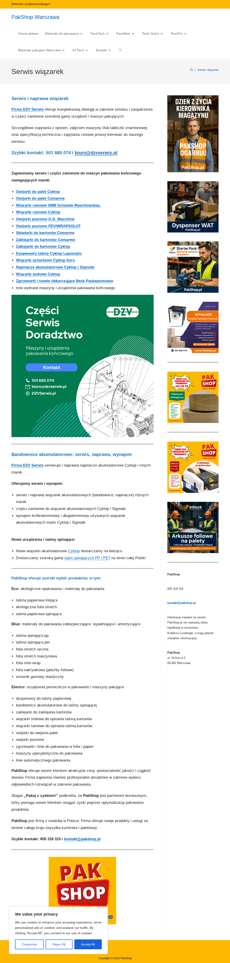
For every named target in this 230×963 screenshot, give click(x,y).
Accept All (88, 944)
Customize (29, 944)
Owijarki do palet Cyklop (38, 192)
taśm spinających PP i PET (87, 558)
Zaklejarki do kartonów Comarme (45, 240)
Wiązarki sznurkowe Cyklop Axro (45, 260)
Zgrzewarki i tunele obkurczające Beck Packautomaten (64, 281)
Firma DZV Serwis (27, 109)
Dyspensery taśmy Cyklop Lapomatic (49, 253)
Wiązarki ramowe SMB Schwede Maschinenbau (58, 205)
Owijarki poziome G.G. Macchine (45, 219)
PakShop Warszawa (35, 17)
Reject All (59, 944)
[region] (58, 930)
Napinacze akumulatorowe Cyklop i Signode (55, 267)
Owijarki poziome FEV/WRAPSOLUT (48, 226)
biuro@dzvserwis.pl (96, 152)
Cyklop (74, 551)
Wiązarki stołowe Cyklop (38, 274)
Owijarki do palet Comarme (40, 198)
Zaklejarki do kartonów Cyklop (43, 246)
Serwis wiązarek (208, 69)
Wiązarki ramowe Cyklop (38, 212)
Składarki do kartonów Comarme (45, 233)
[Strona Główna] (191, 69)
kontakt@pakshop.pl (82, 839)
